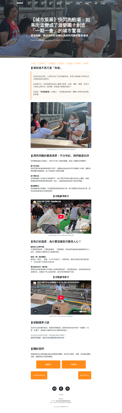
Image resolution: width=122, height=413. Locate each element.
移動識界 (20, 3)
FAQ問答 (96, 3)
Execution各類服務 (69, 3)
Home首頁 (29, 3)
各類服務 (73, 364)
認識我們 (48, 364)
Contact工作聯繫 (103, 3)
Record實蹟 (43, 3)
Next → (84, 375)
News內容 (36, 3)
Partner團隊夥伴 (59, 3)
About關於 (51, 3)
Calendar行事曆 (88, 3)
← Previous (39, 375)
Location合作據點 (79, 3)
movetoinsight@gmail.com (63, 400)
